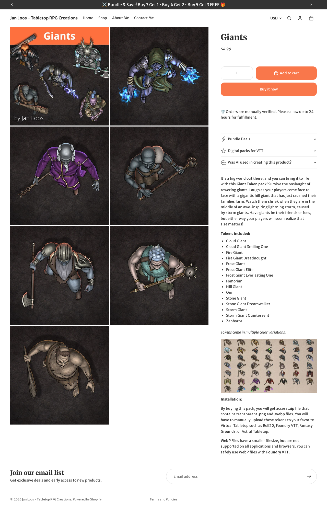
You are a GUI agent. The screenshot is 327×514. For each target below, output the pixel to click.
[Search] (289, 18)
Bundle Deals (239, 139)
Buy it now (269, 89)
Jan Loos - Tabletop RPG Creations (46, 499)
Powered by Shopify (87, 499)
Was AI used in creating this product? (259, 162)
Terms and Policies (163, 499)
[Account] (300, 18)
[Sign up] (309, 476)
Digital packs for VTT (245, 151)
